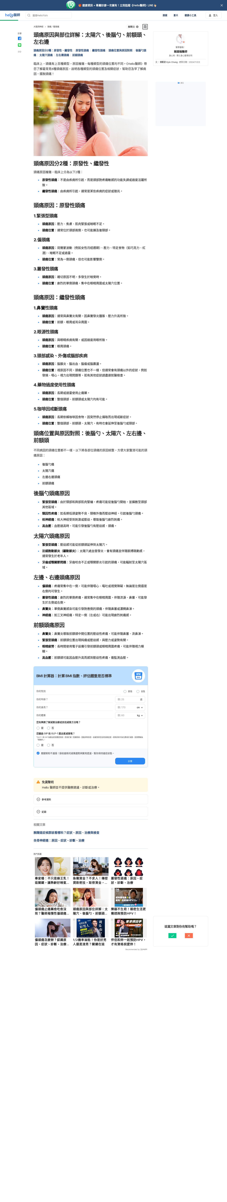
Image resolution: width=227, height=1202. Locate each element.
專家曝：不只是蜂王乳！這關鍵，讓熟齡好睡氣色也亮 (52, 881)
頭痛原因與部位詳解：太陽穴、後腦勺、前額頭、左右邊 (90, 911)
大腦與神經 (38, 26)
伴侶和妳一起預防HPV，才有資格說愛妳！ (128, 942)
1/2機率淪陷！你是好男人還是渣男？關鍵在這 (90, 942)
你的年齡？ (42, 699)
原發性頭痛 (82, 50)
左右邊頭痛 (62, 55)
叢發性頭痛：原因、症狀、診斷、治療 (127, 880)
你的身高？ (42, 707)
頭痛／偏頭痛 (53, 26)
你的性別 (41, 691)
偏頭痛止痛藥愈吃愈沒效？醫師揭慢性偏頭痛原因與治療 (52, 911)
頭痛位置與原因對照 (120, 50)
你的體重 (41, 715)
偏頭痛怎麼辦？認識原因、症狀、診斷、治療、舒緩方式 (52, 942)
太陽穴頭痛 (46, 55)
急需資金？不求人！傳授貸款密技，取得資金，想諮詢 (90, 881)
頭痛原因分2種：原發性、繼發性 (53, 50)
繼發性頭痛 (98, 50)
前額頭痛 (77, 55)
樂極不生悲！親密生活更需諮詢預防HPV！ (128, 911)
